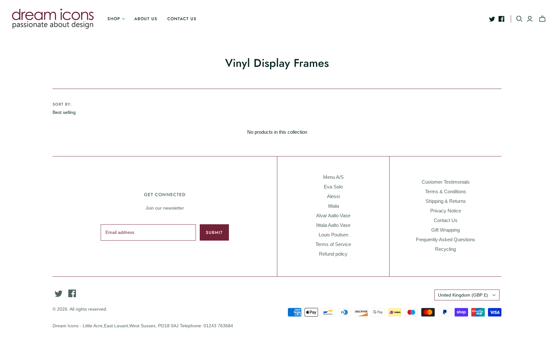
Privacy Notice (445, 210)
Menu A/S (333, 177)
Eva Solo (333, 186)
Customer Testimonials (446, 182)
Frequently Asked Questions (445, 239)
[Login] (529, 18)
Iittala (333, 206)
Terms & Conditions (445, 191)
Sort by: (62, 104)
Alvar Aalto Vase (333, 215)
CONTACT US (182, 19)
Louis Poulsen (333, 234)
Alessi (333, 196)
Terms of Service (333, 244)
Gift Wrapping (445, 230)
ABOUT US (145, 19)
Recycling (445, 249)
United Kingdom (463, 295)
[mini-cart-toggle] (542, 18)
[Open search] (519, 19)
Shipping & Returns (445, 201)
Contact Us (445, 220)
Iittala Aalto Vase (333, 225)
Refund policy (333, 254)
